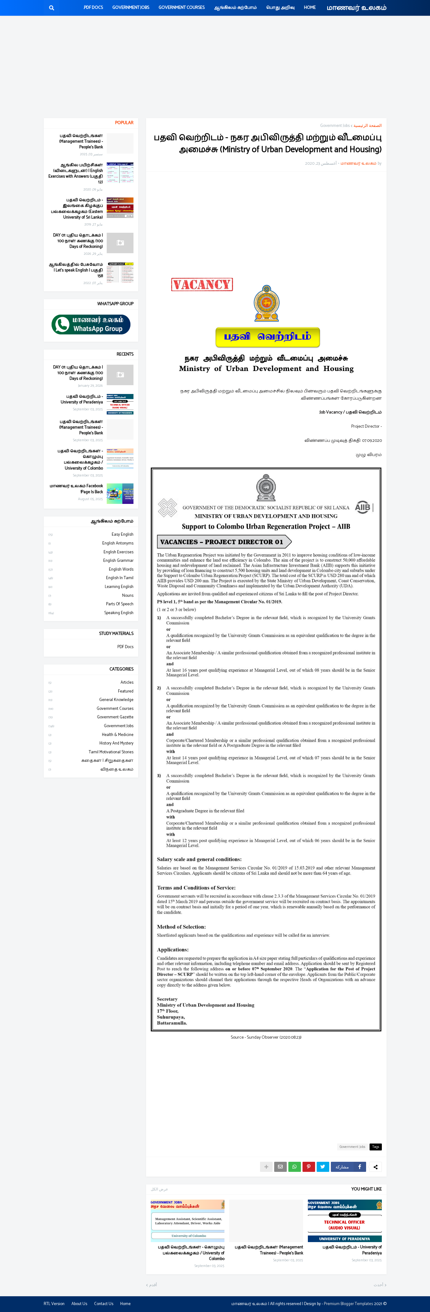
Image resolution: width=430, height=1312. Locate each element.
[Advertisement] (215, 68)
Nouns (90, 595)
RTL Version (54, 1304)
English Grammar (90, 560)
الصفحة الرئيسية (368, 126)
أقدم (153, 1285)
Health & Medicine (90, 735)
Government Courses (90, 708)
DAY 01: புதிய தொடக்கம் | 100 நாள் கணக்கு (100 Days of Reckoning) (78, 241)
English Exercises (90, 552)
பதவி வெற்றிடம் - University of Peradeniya (352, 1250)
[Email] (280, 1167)
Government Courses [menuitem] (182, 7)
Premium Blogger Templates (348, 1304)
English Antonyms (90, 543)
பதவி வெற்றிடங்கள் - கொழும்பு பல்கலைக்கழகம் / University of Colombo (191, 1253)
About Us (79, 1304)
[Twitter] (323, 1167)
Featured (90, 691)
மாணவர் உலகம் (357, 8)
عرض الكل (159, 1189)
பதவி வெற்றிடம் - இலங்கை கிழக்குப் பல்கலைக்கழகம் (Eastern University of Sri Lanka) (77, 208)
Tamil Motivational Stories (90, 752)
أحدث (378, 1285)
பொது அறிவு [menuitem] (280, 7)
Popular (124, 123)
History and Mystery (90, 743)
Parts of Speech (90, 604)
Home (125, 1304)
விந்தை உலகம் (90, 769)
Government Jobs (335, 126)
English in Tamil (90, 578)
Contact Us (103, 1304)
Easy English (90, 535)
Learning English (90, 587)
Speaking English (90, 613)
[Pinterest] (309, 1167)
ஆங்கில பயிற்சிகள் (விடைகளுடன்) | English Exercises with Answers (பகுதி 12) (75, 174)
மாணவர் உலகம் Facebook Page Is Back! (76, 489)
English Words (90, 569)
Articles (90, 683)
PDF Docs (125, 647)
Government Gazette (90, 717)
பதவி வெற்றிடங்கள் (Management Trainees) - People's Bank (269, 1250)
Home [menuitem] (310, 7)
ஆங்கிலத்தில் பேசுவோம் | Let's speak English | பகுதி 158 (76, 270)
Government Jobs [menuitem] (130, 7)
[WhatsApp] (294, 1167)
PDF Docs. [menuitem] (93, 7)
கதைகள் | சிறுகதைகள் (90, 760)
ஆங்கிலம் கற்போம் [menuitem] (235, 7)
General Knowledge (90, 700)
